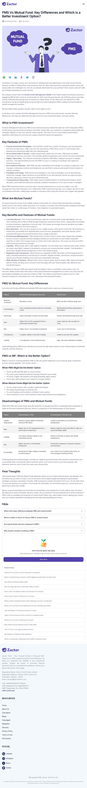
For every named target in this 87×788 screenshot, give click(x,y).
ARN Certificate (8, 691)
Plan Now (43, 559)
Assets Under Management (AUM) (37, 95)
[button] (43, 511)
